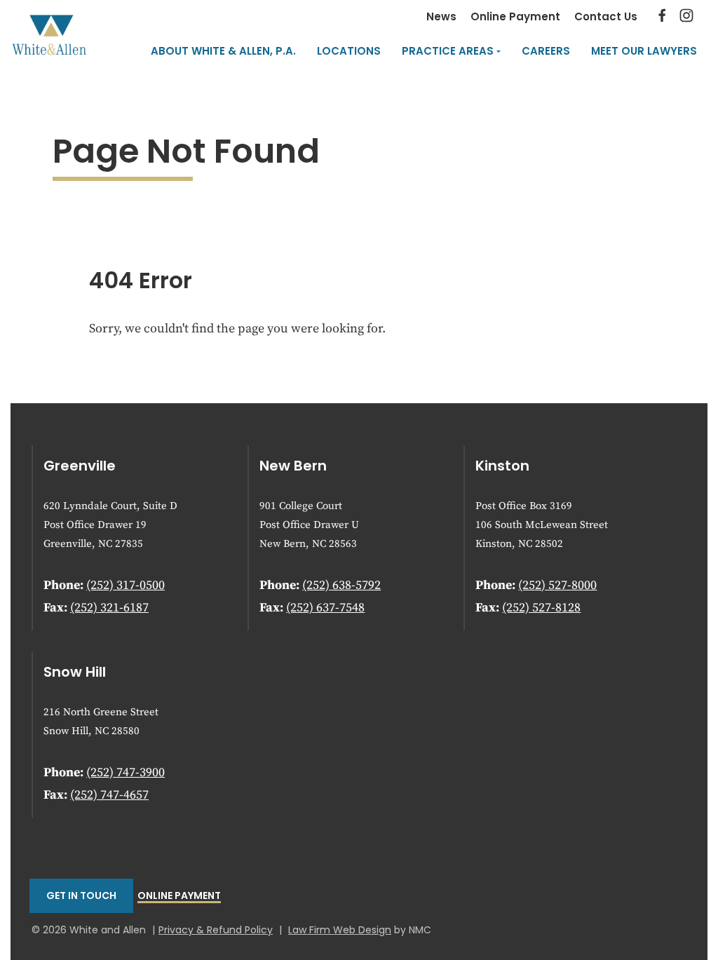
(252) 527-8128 (541, 608)
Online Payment (515, 16)
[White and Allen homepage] (49, 35)
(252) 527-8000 (557, 585)
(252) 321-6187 (109, 608)
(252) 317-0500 (125, 585)
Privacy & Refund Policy (215, 930)
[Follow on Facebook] (661, 18)
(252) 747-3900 (125, 772)
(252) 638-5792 (341, 585)
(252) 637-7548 (325, 608)
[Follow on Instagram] (686, 18)
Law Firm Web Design (339, 930)
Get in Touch (81, 895)
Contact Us (605, 16)
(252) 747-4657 (109, 795)
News (441, 16)
